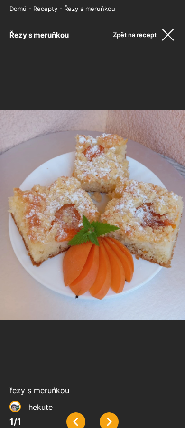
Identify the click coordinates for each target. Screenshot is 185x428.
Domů (18, 8)
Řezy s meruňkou (89, 8)
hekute (40, 407)
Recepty (45, 8)
